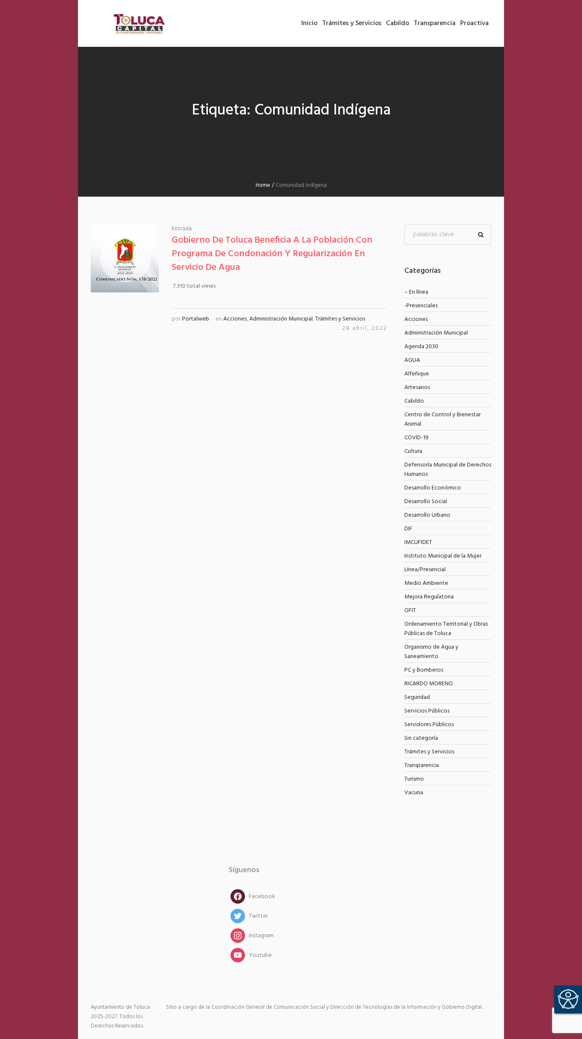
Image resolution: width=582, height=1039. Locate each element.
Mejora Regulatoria (429, 597)
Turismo (414, 779)
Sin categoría (421, 738)
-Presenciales (421, 306)
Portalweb (195, 319)
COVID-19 (416, 438)
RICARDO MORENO (428, 684)
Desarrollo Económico (432, 488)
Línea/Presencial (425, 570)
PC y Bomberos (423, 670)
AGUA (412, 360)
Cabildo (414, 401)
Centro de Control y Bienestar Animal (442, 419)
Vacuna (413, 793)
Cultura (413, 451)
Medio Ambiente (426, 583)
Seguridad (417, 697)
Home (263, 185)
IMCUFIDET (418, 542)
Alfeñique (416, 374)
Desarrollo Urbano (427, 515)
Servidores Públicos (429, 725)
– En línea (416, 292)
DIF (408, 529)
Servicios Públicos (426, 711)
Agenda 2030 (421, 347)
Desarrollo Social (425, 502)
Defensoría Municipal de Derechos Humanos (447, 469)
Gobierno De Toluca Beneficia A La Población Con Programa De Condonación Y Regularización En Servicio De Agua (272, 254)
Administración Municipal (281, 319)
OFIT (410, 610)
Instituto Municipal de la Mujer (442, 556)
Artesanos (417, 387)
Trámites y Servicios (340, 319)
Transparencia (421, 765)
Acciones (235, 319)
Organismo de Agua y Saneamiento (431, 651)
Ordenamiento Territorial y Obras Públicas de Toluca (446, 628)
